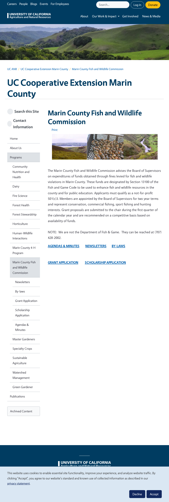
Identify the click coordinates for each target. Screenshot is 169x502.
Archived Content (21, 411)
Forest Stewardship (24, 214)
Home (14, 138)
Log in (137, 5)
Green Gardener (23, 387)
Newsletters (22, 282)
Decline (137, 494)
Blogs (33, 4)
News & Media (151, 16)
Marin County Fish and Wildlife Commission (24, 267)
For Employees (60, 4)
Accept (154, 494)
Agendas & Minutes (22, 327)
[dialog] (84, 484)
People (23, 4)
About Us (15, 148)
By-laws (20, 291)
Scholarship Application (22, 312)
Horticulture (20, 224)
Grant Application (26, 301)
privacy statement (18, 483)
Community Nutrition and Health (21, 172)
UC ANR (12, 69)
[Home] (29, 16)
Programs (16, 157)
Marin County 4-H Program (24, 250)
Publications (17, 396)
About (84, 16)
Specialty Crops (22, 348)
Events (44, 4)
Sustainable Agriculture (20, 360)
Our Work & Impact (104, 16)
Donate (153, 5)
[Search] (127, 4)
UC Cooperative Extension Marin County (44, 69)
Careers (12, 4)
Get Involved (130, 16)
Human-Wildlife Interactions (23, 235)
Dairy (16, 186)
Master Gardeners (24, 339)
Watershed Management (21, 375)
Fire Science (20, 196)
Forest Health (21, 205)
